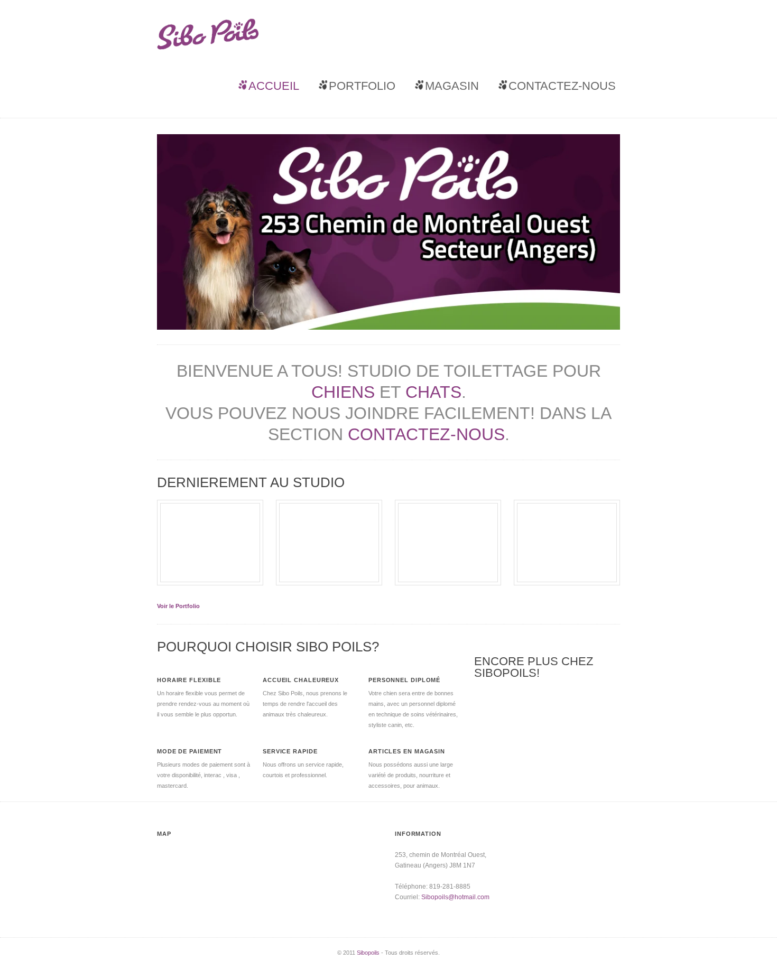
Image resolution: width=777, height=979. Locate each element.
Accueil (273, 85)
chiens (343, 392)
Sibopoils (368, 952)
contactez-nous (426, 434)
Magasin (452, 85)
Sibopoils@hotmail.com (455, 897)
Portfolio (362, 85)
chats (433, 392)
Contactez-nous (562, 85)
